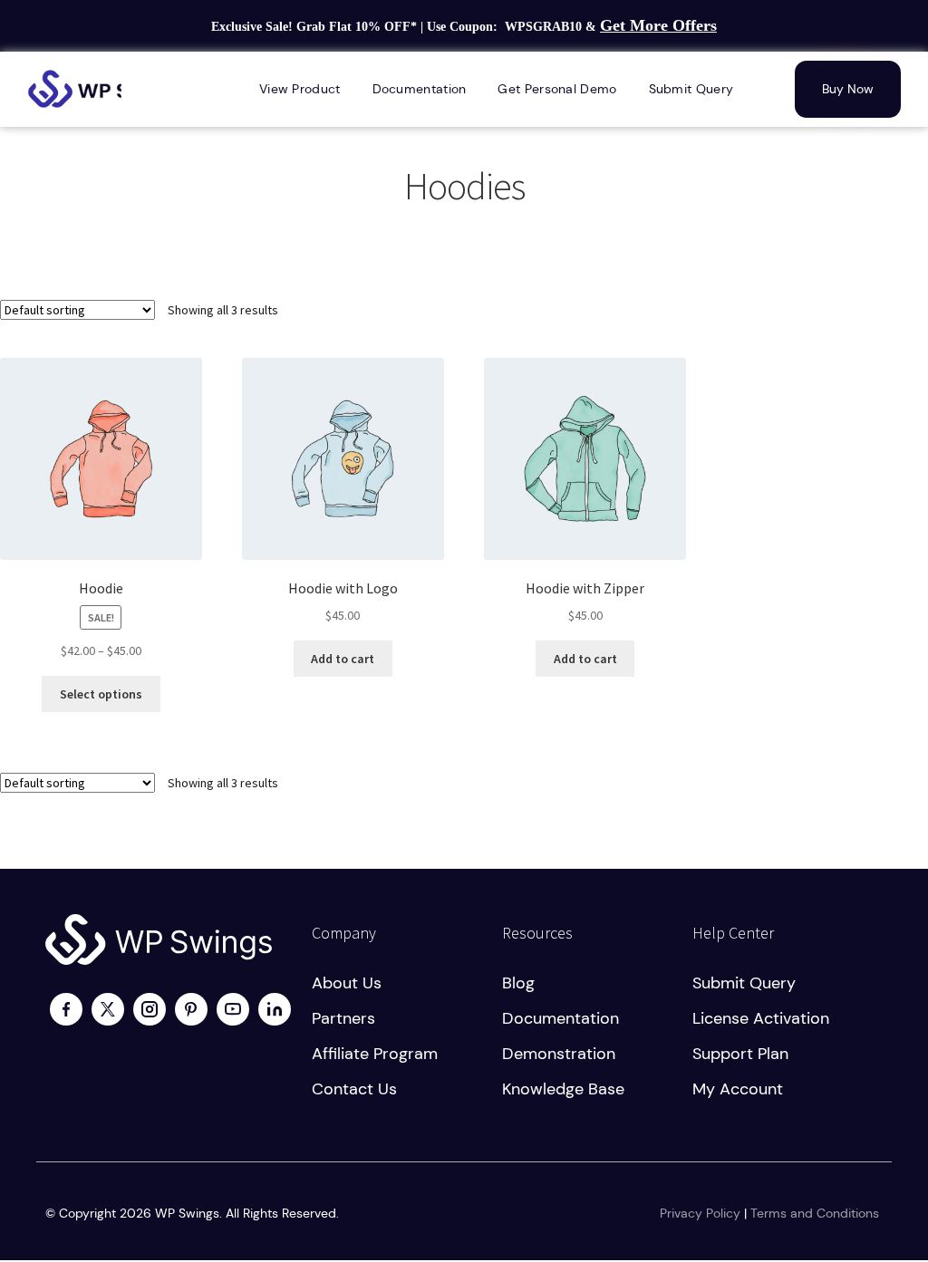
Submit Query (744, 983)
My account (737, 1089)
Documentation (560, 1018)
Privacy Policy (700, 1213)
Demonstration (558, 1054)
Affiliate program (375, 1054)
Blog (518, 983)
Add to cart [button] (342, 658)
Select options (101, 694)
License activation (760, 1018)
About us (347, 983)
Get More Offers (658, 25)
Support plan (740, 1054)
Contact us (354, 1089)
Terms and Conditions (814, 1213)
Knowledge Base (563, 1089)
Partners (343, 1018)
